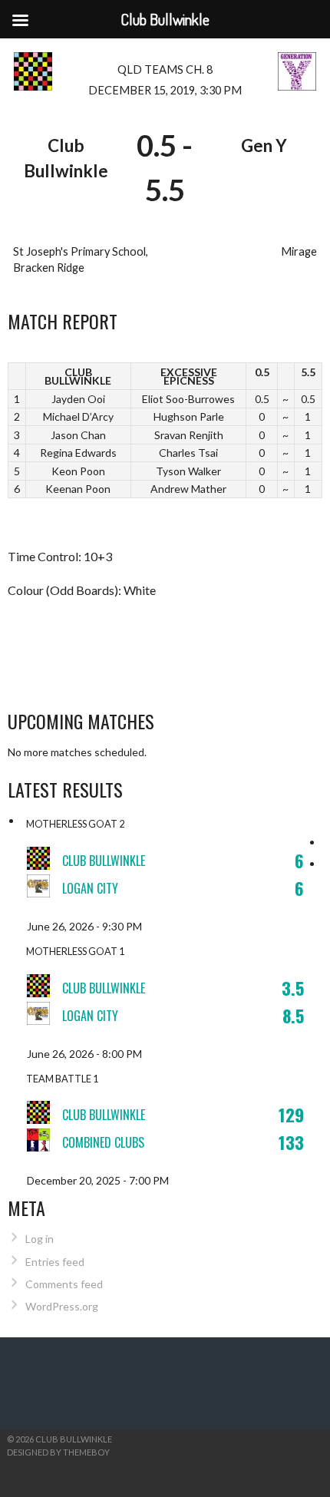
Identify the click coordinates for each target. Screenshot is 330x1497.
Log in (39, 1238)
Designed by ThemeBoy (58, 1452)
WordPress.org (61, 1306)
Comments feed (64, 1283)
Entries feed (54, 1261)
